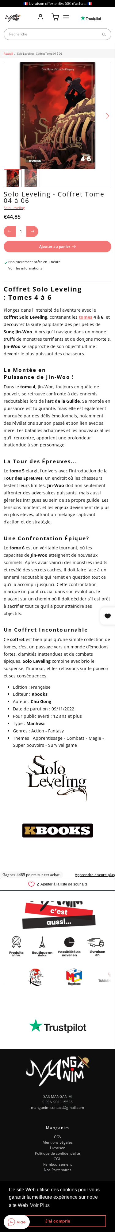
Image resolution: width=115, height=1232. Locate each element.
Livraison (57, 1147)
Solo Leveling (14, 208)
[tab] (6, 278)
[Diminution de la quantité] (9, 231)
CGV (57, 1136)
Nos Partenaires (57, 1169)
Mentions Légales (58, 1142)
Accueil (8, 54)
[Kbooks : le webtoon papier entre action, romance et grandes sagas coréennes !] (57, 830)
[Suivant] (107, 116)
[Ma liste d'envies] (48, 13)
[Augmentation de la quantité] (32, 231)
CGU (58, 1158)
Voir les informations (25, 268)
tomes (85, 317)
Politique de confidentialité (57, 1153)
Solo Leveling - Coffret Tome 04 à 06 (39, 54)
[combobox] (51, 34)
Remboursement (57, 1164)
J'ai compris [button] (57, 1221)
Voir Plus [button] (40, 1205)
